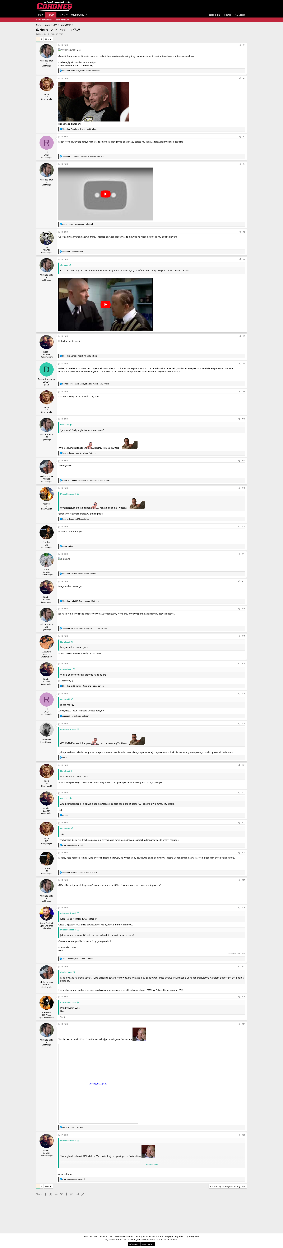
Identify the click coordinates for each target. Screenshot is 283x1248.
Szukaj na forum (62, 19)
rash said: (64, 424)
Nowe (62, 14)
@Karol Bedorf (65, 885)
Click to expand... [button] (152, 1164)
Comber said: (66, 972)
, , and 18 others (79, 872)
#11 (243, 460)
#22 (243, 792)
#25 (243, 880)
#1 (244, 45)
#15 (243, 581)
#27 (243, 966)
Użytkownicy (77, 14)
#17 (243, 636)
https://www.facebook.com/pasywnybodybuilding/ (154, 371)
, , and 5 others (83, 156)
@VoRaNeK (64, 447)
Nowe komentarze (44, 19)
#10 (243, 419)
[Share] (240, 45)
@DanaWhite (64, 513)
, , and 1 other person (84, 628)
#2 (244, 78)
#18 (243, 663)
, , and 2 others (79, 453)
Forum (50, 14)
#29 (243, 1024)
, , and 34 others (77, 959)
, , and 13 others (80, 601)
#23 (243, 822)
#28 (243, 996)
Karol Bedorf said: (68, 1002)
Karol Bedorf (67, 918)
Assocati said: (66, 669)
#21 (243, 765)
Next (47, 39)
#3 (244, 136)
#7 (244, 336)
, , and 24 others (81, 70)
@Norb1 (78, 62)
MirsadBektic (44, 34)
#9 (244, 391)
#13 (243, 526)
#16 (243, 608)
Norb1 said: (65, 642)
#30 (243, 1135)
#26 (243, 907)
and (72, 251)
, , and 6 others (79, 129)
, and (77, 224)
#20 (243, 723)
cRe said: (64, 265)
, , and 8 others (85, 384)
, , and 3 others (79, 356)
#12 (243, 488)
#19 (243, 693)
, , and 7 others (79, 573)
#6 (244, 259)
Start (40, 14)
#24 (243, 852)
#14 (243, 554)
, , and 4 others (86, 480)
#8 (244, 363)
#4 (244, 164)
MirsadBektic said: (68, 494)
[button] (67, 15)
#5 (244, 232)
